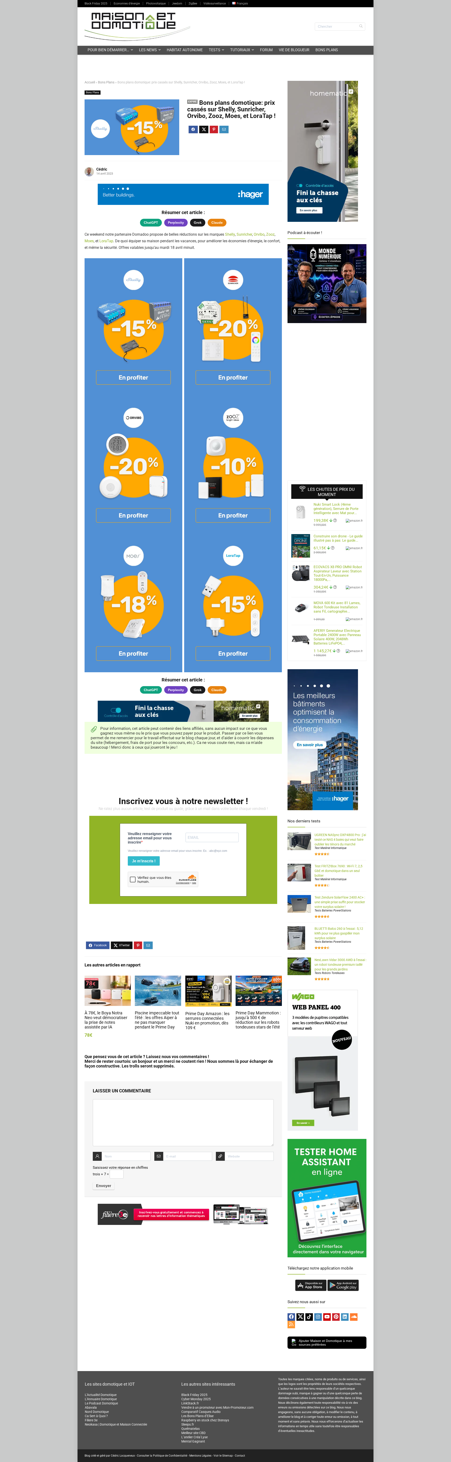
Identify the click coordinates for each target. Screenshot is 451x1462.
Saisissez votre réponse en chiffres (120, 1167)
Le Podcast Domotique (101, 1403)
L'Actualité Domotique (101, 1395)
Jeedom (177, 3)
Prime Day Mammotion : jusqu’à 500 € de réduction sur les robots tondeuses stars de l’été (258, 1020)
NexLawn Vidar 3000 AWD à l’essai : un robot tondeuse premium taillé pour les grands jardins (340, 964)
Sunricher (244, 234)
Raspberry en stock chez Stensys (205, 1420)
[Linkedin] (345, 1317)
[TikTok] (309, 1317)
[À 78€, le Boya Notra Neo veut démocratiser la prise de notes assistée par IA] (108, 979)
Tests (214, 50)
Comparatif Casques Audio (201, 1412)
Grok (198, 222)
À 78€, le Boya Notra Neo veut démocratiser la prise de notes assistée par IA (106, 1020)
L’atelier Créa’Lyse (194, 1437)
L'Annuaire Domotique (101, 1399)
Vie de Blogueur (294, 50)
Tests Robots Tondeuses (330, 973)
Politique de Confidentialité (170, 1455)
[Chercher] (361, 27)
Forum (266, 50)
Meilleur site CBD (193, 1433)
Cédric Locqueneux (123, 1455)
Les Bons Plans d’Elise (197, 1416)
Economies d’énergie (127, 3)
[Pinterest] (336, 1317)
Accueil (90, 82)
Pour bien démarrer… (108, 50)
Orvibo (259, 234)
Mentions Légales (200, 1455)
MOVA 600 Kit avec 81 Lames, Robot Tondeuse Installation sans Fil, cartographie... (337, 607)
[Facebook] (291, 1317)
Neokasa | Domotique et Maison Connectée (116, 1424)
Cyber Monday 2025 (196, 1399)
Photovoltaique (156, 3)
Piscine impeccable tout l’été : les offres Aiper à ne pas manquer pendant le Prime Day (157, 1020)
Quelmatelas (190, 1429)
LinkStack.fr (190, 1403)
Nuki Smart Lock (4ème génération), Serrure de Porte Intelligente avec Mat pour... (336, 508)
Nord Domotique (97, 1412)
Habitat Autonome (185, 50)
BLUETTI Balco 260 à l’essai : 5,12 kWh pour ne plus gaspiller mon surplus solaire (339, 933)
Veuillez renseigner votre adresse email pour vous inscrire (150, 838)
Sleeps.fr (187, 1424)
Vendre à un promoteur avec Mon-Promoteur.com (217, 1407)
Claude (217, 222)
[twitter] (300, 1317)
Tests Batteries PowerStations (333, 910)
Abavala (91, 1407)
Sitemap (227, 1455)
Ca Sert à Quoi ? (96, 1416)
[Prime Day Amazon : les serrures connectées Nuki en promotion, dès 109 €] (208, 979)
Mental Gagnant (193, 1441)
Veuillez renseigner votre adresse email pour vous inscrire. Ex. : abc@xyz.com (177, 850)
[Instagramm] (318, 1317)
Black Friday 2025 (96, 3)
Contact (240, 1455)
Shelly (230, 234)
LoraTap (106, 241)
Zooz (270, 234)
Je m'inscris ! (144, 861)
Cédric (101, 169)
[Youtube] (327, 1317)
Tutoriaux (240, 50)
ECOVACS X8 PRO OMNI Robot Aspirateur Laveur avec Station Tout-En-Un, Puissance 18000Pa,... (338, 573)
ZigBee (193, 3)
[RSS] (291, 1324)
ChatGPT (151, 222)
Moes (89, 241)
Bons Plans (326, 50)
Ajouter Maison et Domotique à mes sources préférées (325, 1342)
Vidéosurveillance (214, 3)
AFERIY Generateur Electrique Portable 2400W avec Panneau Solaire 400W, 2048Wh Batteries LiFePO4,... (337, 637)
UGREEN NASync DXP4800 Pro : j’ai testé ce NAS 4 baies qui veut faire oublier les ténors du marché (340, 839)
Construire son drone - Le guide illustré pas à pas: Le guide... (338, 538)
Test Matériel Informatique (330, 848)
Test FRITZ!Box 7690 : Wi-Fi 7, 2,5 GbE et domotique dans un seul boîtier (338, 870)
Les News (148, 50)
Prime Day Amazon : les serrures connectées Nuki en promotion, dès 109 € (207, 1020)
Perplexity (176, 222)
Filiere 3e (91, 1420)
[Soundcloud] (354, 1317)
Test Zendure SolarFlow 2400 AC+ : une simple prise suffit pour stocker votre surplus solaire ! (340, 902)
